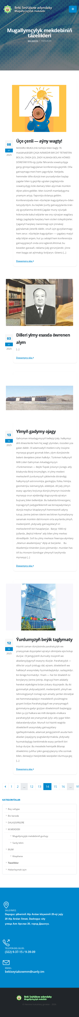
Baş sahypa (33, 41)
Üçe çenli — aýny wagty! (39, 141)
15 (55, 787)
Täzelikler (13, 862)
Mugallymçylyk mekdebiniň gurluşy (30, 836)
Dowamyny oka (24, 261)
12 (31, 787)
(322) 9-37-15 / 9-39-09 (20, 952)
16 (63, 787)
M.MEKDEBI (14, 829)
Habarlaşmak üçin (17, 869)
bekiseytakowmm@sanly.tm (24, 972)
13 (39, 787)
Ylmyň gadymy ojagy (36, 431)
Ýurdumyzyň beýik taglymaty (44, 639)
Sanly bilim (18, 842)
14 (47, 787)
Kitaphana (17, 856)
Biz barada (13, 815)
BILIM (11, 849)
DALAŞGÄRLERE (16, 822)
